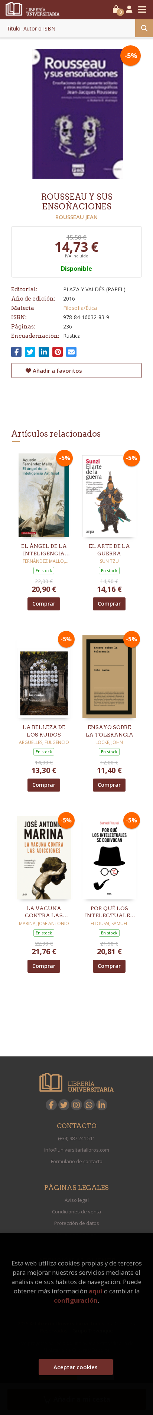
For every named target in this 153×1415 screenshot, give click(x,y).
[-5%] (44, 494)
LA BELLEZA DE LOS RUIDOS (44, 731)
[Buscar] (144, 28)
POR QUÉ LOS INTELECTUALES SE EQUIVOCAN (109, 912)
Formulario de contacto (76, 1161)
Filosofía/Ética (80, 307)
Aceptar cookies (75, 1367)
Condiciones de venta (76, 1211)
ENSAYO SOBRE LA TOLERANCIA (109, 731)
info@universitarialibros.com (76, 1149)
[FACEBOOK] (51, 1104)
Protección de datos (76, 1223)
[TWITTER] (63, 1104)
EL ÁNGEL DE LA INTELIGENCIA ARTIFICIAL (44, 550)
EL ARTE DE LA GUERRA (109, 549)
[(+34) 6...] (89, 1104)
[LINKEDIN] (101, 1104)
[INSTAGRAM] (76, 1104)
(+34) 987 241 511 (76, 1138)
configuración (76, 1300)
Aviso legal (77, 1200)
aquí (95, 1291)
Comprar (43, 603)
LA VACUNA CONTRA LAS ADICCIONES (44, 912)
